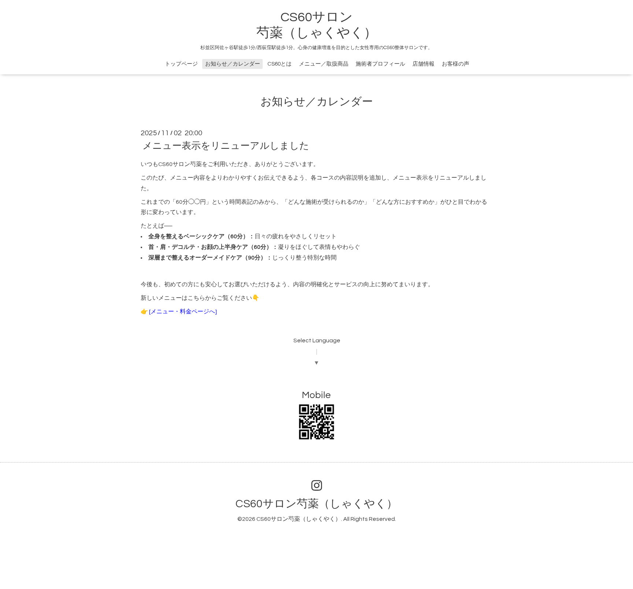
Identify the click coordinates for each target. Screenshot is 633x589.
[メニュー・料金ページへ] (182, 311)
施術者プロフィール (380, 64)
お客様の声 (455, 64)
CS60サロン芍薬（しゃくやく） (316, 503)
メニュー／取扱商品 (323, 64)
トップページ (181, 64)
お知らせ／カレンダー (232, 64)
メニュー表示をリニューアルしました (225, 146)
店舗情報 (423, 64)
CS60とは (279, 64)
